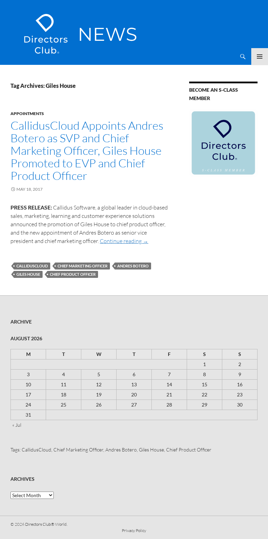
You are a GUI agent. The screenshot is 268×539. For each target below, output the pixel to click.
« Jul (16, 425)
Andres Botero (133, 266)
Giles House (28, 274)
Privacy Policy (134, 530)
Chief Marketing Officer (82, 266)
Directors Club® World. (46, 524)
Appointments (27, 113)
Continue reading (124, 240)
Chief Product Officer (73, 274)
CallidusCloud (32, 266)
